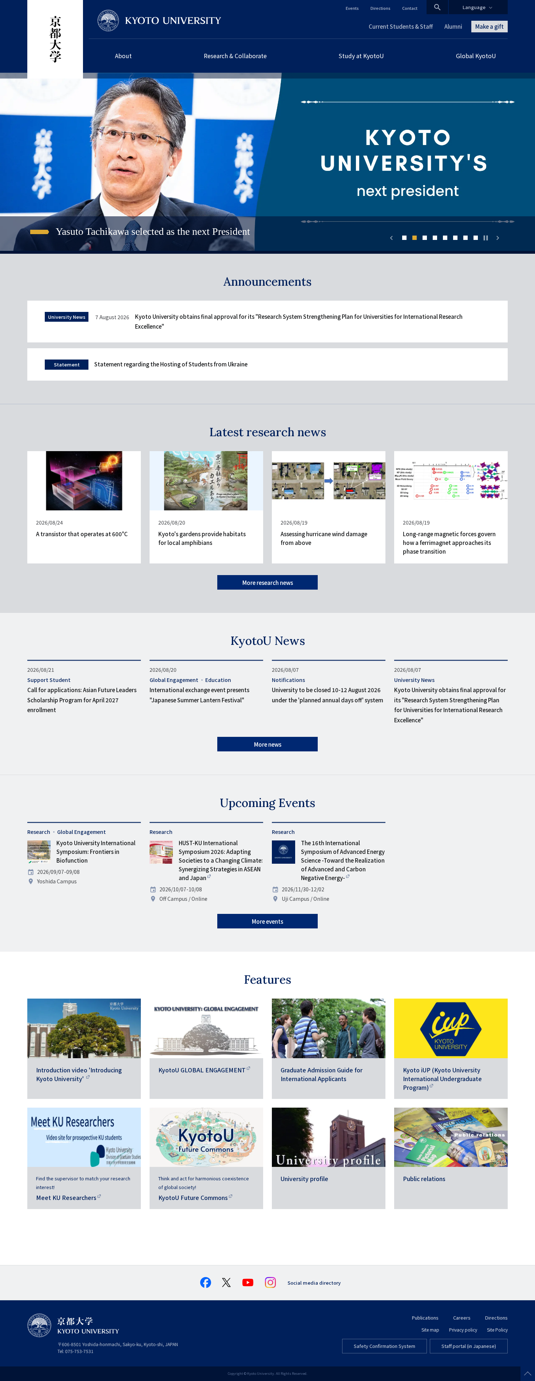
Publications (425, 1317)
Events (352, 8)
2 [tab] (414, 238)
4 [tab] (435, 238)
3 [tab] (425, 238)
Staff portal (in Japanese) (468, 1345)
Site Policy (497, 1329)
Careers (462, 1317)
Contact (409, 8)
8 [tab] (475, 238)
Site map (430, 1329)
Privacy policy (463, 1329)
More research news (267, 582)
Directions (380, 8)
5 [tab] (445, 238)
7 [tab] (465, 238)
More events (267, 921)
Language (474, 7)
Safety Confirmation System (384, 1345)
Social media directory (314, 1282)
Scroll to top (527, 1373)
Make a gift (489, 26)
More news (267, 744)
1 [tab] (404, 238)
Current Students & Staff (401, 26)
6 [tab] (455, 238)
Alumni (453, 26)
